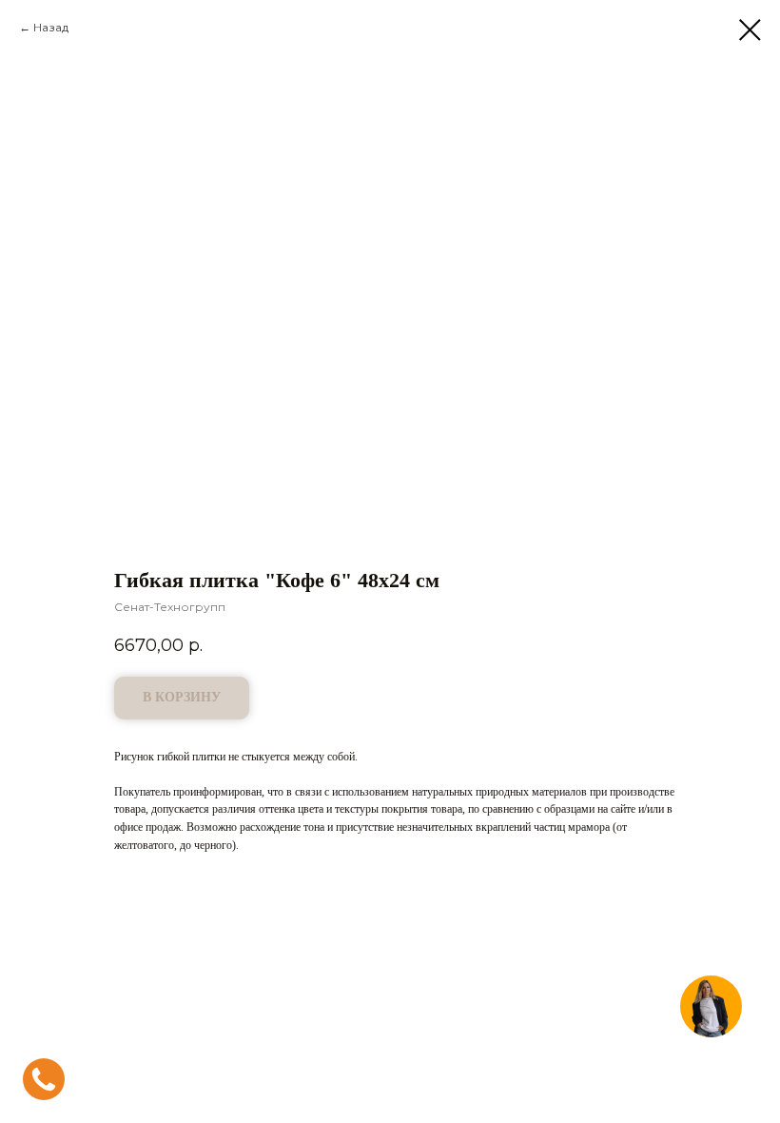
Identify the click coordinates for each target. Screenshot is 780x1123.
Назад (50, 27)
